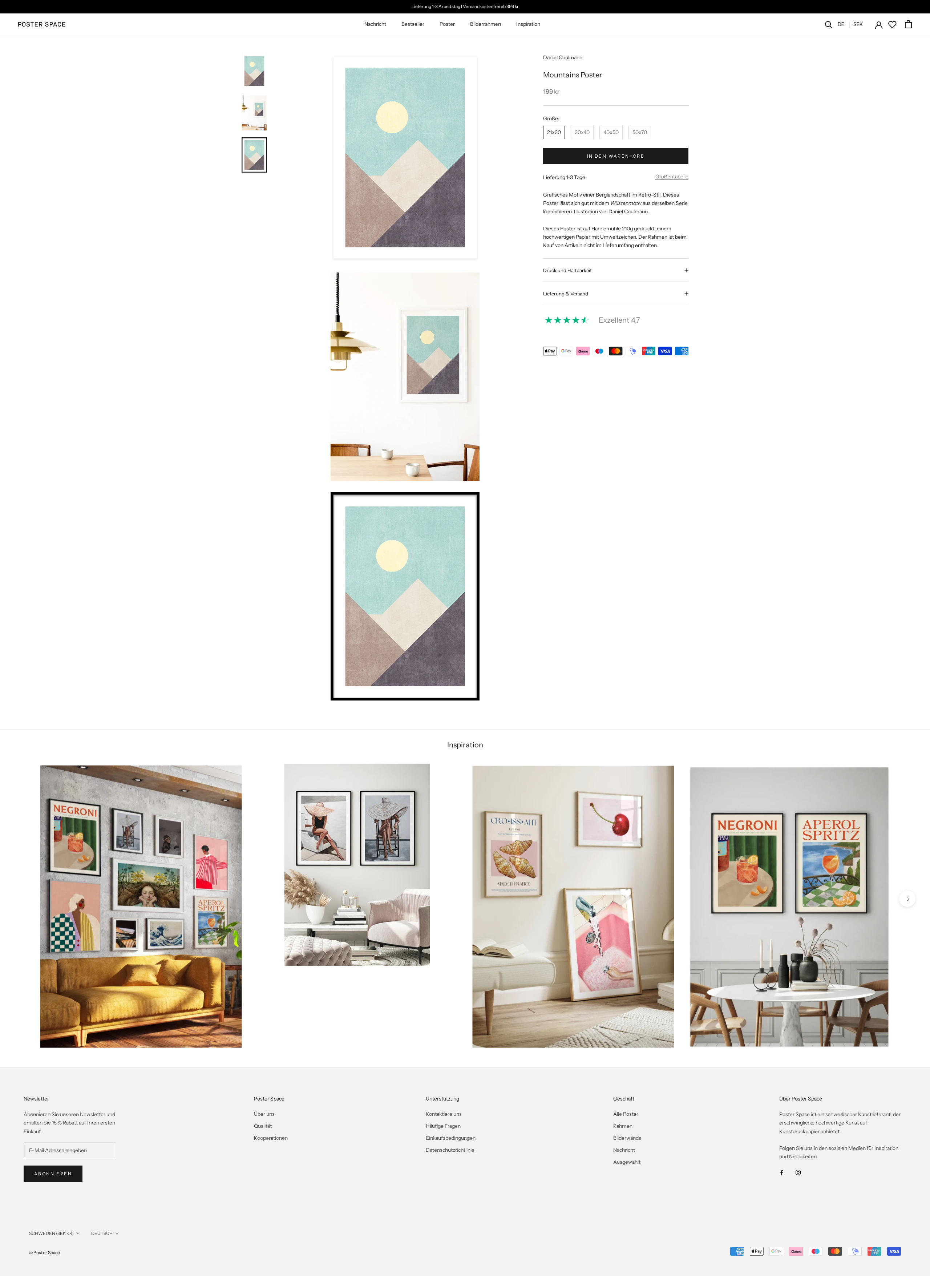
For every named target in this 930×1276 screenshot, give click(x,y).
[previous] (23, 898)
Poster (447, 24)
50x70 (639, 132)
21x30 (554, 132)
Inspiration (528, 24)
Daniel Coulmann (562, 57)
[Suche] (829, 24)
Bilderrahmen (485, 24)
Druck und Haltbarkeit (567, 270)
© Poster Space (44, 1252)
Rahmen (622, 1126)
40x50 (611, 132)
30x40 (582, 132)
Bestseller (412, 24)
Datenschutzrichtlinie (450, 1150)
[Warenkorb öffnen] (908, 24)
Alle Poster (625, 1114)
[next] (907, 898)
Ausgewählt (626, 1162)
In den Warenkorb (615, 156)
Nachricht (375, 24)
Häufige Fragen (443, 1126)
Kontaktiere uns (444, 1114)
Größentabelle (671, 176)
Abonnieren (53, 1173)
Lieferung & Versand (565, 293)
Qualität (263, 1126)
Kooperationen (271, 1138)
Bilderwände (627, 1138)
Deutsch (102, 1233)
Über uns (264, 1114)
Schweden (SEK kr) (51, 1233)
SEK (858, 24)
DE (841, 24)
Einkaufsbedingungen (451, 1138)
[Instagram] (798, 1172)
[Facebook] (781, 1172)
